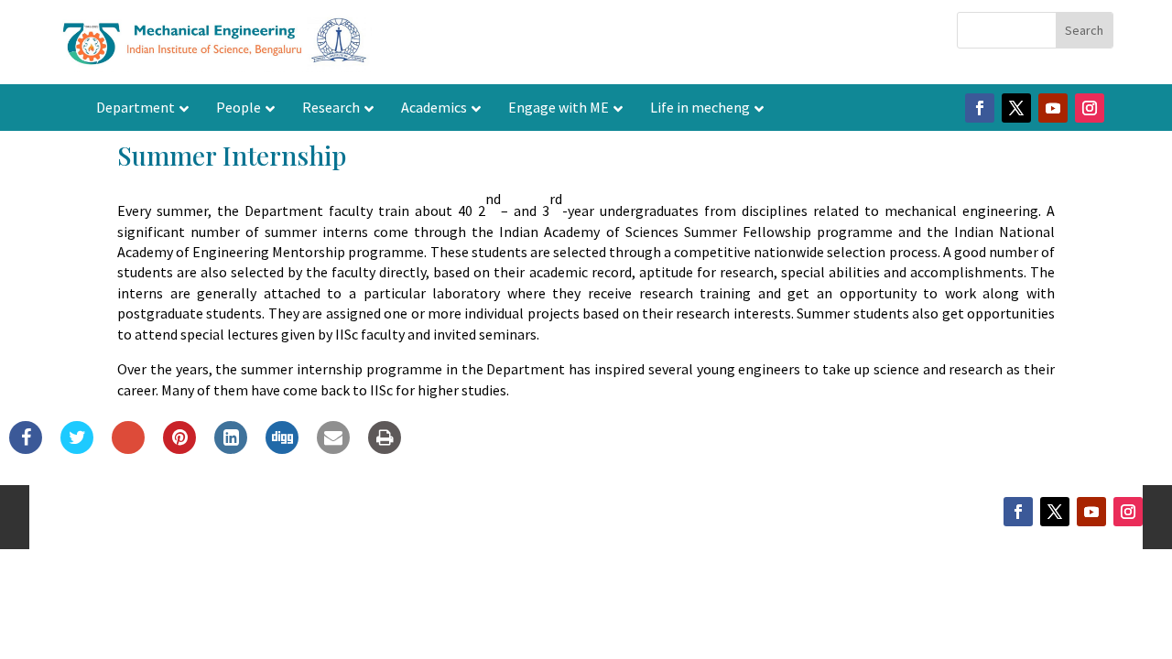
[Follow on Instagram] (1089, 108)
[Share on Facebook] (25, 448)
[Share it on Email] (333, 448)
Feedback (727, 511)
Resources (650, 511)
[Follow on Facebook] (979, 108)
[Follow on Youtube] (1053, 108)
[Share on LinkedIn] (230, 448)
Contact (438, 511)
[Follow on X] (1016, 108)
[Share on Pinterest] (179, 448)
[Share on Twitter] (76, 448)
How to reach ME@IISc (540, 511)
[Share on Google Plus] (128, 448)
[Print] (384, 448)
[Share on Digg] (282, 448)
